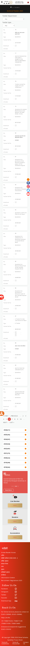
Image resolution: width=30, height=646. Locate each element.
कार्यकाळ (3, 574)
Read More (8, 490)
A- (4, 3)
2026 (5, 430)
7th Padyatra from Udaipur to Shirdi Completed (14, 480)
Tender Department (9, 16)
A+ (9, 3)
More (15, 505)
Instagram (4, 592)
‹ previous (14, 416)
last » (12, 422)
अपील (2, 554)
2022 (5, 449)
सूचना (2, 568)
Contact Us (26, 643)
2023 (5, 444)
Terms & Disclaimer (16, 643)
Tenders (17, 7)
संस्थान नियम (4, 563)
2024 (5, 439)
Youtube (4, 598)
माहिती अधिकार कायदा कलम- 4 (9, 557)
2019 (5, 462)
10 (21, 419)
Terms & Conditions (5, 643)
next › (5, 422)
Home (11, 7)
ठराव (2, 565)
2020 (5, 458)
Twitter (3, 595)
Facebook (4, 589)
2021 (5, 453)
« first (5, 416)
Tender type (6, 22)
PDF (18, 46)
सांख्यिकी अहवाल (5, 571)
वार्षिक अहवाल (4, 560)
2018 (5, 467)
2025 (5, 435)
